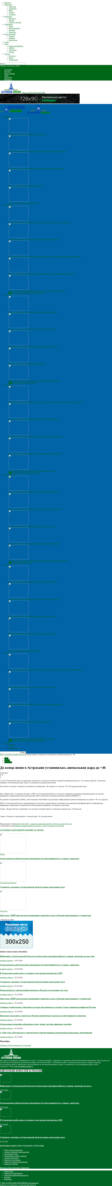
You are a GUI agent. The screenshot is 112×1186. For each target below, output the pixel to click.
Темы (6, 75)
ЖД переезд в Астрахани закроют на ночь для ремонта (29, 721)
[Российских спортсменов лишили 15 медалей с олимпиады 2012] (18, 580)
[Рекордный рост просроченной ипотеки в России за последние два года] (18, 434)
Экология (12, 7)
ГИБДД (11, 48)
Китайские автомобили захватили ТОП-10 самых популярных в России (36, 704)
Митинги (12, 18)
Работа (2, 854)
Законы (11, 20)
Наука (11, 58)
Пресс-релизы (9, 74)
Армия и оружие (15, 22)
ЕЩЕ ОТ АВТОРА (36, 830)
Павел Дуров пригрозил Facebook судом (24, 203)
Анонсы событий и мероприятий (16, 1152)
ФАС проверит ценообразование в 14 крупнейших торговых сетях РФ (35, 454)
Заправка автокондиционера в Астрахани (15, 1045)
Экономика (8, 24)
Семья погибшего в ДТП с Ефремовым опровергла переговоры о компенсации (38, 561)
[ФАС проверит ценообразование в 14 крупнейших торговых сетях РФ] (18, 452)
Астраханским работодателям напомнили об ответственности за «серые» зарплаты (40, 222)
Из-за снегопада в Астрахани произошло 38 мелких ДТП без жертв (34, 544)
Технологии (13, 60)
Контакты (8, 79)
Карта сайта (8, 1171)
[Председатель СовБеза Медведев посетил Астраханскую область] (18, 310)
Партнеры (8, 77)
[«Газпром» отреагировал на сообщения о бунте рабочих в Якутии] (18, 344)
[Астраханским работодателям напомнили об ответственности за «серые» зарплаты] (18, 220)
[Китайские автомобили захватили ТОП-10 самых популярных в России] (18, 702)
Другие (7, 54)
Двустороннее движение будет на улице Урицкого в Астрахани (32, 687)
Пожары (12, 38)
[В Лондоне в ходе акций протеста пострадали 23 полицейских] (18, 327)
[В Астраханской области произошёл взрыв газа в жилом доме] (18, 524)
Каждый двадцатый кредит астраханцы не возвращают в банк (32, 471)
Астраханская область (8, 883)
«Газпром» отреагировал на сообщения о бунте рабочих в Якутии (33, 346)
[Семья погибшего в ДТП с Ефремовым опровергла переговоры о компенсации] (18, 559)
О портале (8, 70)
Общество (8, 5)
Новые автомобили (16, 46)
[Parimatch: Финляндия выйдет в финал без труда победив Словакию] (18, 597)
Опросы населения (11, 1158)
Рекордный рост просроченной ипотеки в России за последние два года (36, 436)
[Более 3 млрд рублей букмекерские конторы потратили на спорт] (18, 614)
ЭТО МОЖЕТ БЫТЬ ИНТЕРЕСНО (14, 830)
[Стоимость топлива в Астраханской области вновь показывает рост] (18, 237)
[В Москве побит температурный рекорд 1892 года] (18, 132)
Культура (12, 56)
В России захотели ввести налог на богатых (25, 186)
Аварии (12, 36)
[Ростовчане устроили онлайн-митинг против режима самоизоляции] (18, 379)
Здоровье (12, 14)
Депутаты (3, 911)
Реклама (12, 30)
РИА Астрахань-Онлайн (9, 755)
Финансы (12, 32)
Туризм (11, 12)
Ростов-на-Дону (6, 1168)
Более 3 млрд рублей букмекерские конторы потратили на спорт (33, 616)
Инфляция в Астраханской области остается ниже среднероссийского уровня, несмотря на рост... (46, 1086)
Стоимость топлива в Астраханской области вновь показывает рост (34, 239)
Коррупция (13, 40)
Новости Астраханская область (16, 1162)
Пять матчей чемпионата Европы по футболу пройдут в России (32, 633)
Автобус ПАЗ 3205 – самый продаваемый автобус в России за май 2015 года (43, 824)
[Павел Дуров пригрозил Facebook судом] (18, 201)
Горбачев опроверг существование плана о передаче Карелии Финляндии (36, 168)
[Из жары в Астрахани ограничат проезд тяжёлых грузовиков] (18, 737)
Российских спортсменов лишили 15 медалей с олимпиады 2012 (33, 582)
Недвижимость (14, 28)
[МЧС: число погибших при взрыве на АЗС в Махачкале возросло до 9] (18, 507)
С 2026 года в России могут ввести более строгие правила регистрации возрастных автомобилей (45, 670)
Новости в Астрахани (12, 1160)
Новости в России (11, 1164)
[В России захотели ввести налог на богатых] (18, 184)
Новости (7, 3)
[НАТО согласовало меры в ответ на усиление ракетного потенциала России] (18, 149)
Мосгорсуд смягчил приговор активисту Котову (27, 364)
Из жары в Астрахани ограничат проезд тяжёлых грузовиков (31, 739)
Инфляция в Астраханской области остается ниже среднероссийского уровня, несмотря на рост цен (46, 402)
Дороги (11, 52)
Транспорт (13, 9)
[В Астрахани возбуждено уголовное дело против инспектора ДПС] (18, 490)
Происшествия (9, 34)
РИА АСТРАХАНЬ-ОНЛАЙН (13, 1183)
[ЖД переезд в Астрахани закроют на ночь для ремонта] (18, 719)
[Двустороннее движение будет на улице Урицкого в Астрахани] (18, 685)
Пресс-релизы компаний (13, 1150)
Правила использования (13, 1173)
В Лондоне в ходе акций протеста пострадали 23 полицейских (32, 329)
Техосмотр (13, 50)
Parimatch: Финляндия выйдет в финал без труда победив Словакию (34, 599)
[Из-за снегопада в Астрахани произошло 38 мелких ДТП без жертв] (18, 542)
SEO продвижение (32, 1183)
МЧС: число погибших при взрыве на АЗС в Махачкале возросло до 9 (35, 509)
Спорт (6, 42)
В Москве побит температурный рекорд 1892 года (27, 134)
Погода (21, 755)
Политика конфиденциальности (16, 1175)
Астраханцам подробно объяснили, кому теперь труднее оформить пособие (37, 291)
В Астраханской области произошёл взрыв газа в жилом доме (32, 526)
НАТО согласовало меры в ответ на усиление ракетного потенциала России (37, 151)
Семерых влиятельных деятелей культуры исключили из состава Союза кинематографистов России (48, 1007)
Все (10, 293)
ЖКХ (11, 11)
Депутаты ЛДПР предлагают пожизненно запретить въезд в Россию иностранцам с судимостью (45, 256)
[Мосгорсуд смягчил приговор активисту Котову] (18, 362)
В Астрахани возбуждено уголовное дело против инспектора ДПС (34, 492)
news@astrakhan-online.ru (23, 1066)
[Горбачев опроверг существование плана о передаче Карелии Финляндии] (18, 167)
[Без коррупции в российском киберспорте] (18, 649)
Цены (11, 26)
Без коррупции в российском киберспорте (24, 651)
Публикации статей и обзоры (15, 1156)
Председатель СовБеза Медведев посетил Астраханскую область (33, 312)
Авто (6, 44)
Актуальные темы (11, 1154)
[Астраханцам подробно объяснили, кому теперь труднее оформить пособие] (18, 289)
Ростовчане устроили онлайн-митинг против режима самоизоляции (34, 381)
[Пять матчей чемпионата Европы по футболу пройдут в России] (18, 631)
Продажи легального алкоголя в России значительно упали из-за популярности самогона (42, 274)
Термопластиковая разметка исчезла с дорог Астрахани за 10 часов (39, 826)
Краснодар (25, 1168)
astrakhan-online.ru (6, 961)
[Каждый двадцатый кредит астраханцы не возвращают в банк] (18, 469)
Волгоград (16, 1168)
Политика (8, 16)
